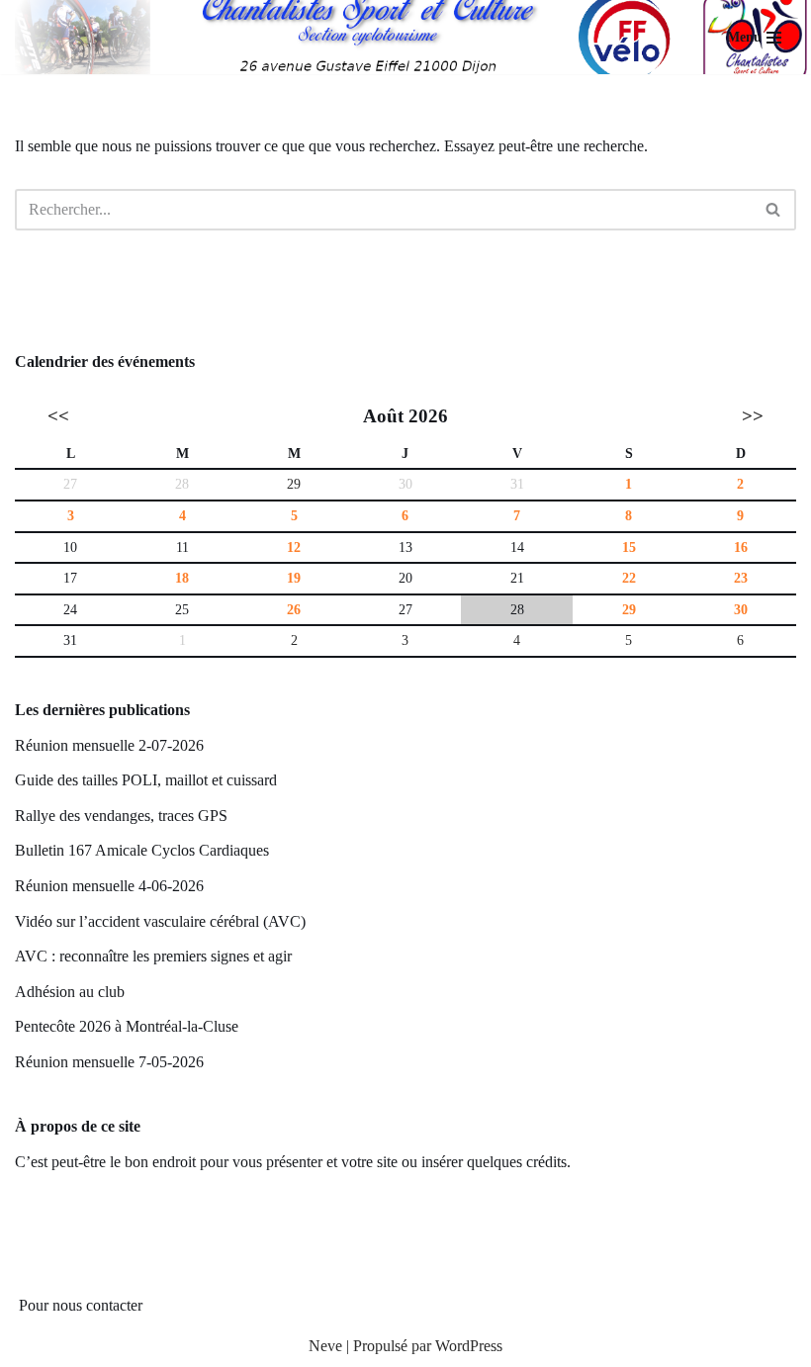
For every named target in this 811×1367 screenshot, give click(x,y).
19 (294, 578)
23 (741, 578)
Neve (325, 1345)
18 (182, 578)
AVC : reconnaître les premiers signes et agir (153, 956)
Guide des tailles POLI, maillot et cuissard (146, 780)
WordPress (468, 1345)
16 (741, 547)
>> (753, 416)
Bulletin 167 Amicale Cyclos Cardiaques (142, 850)
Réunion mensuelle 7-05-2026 (109, 1061)
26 (294, 609)
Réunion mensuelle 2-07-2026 (109, 745)
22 (629, 578)
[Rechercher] (774, 209)
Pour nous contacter (80, 1305)
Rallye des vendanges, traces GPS (121, 815)
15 (629, 547)
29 (294, 484)
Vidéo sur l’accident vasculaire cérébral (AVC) (160, 921)
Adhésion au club (70, 991)
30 (741, 609)
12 (294, 547)
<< (58, 416)
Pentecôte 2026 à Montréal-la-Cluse (126, 1026)
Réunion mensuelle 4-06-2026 (109, 885)
